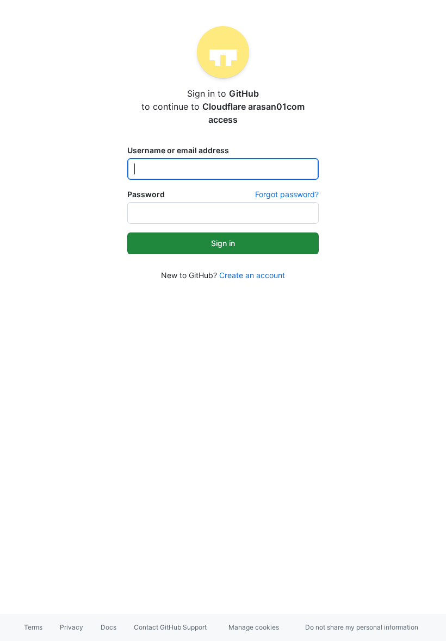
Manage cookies (253, 627)
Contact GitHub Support (170, 627)
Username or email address (178, 150)
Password (146, 194)
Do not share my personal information (361, 627)
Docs (108, 627)
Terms (33, 627)
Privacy (71, 627)
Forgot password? (287, 194)
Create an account (252, 275)
